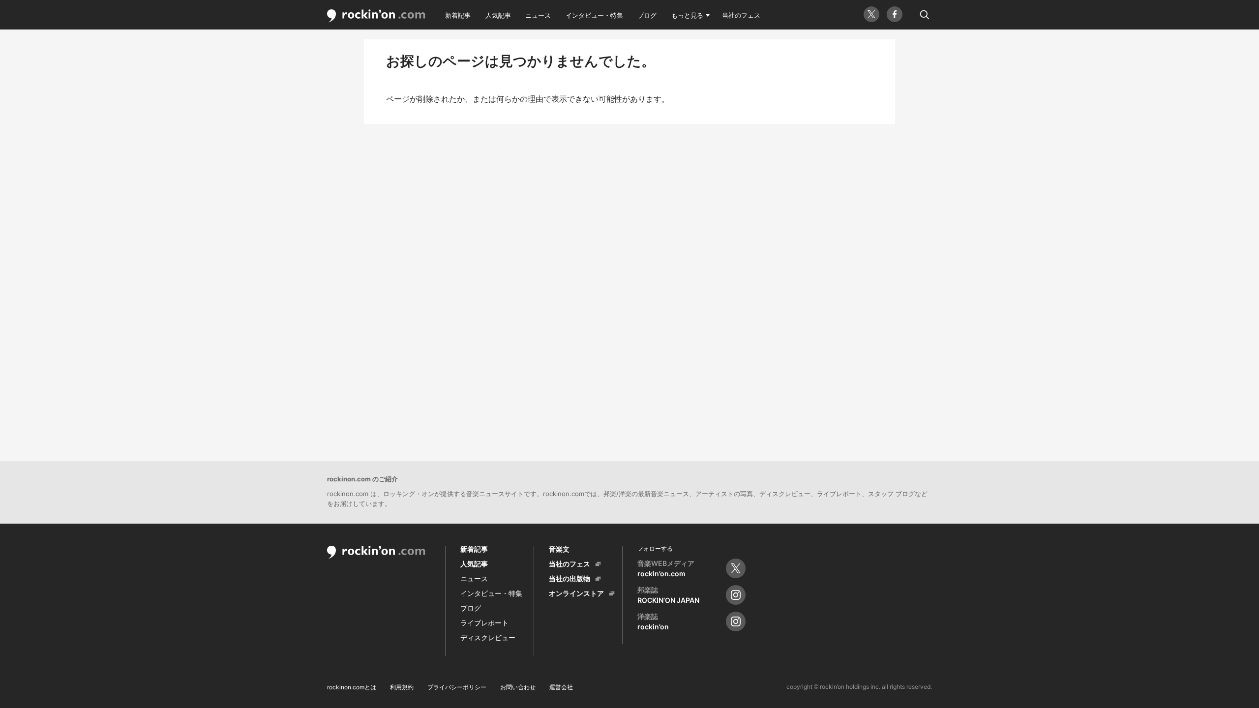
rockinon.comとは (351, 687)
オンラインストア (576, 593)
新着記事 (458, 15)
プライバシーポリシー (456, 687)
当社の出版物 (569, 578)
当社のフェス (741, 15)
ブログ (647, 15)
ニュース (538, 15)
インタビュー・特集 (594, 15)
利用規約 (402, 687)
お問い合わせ (518, 687)
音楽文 (559, 549)
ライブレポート (484, 623)
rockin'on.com (376, 16)
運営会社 (561, 687)
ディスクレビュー (487, 637)
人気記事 (498, 15)
